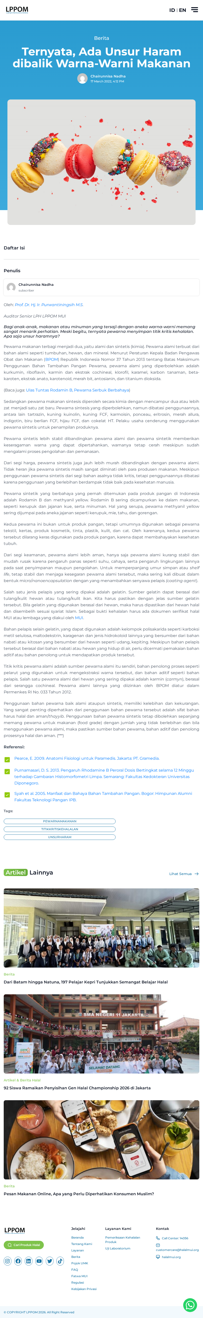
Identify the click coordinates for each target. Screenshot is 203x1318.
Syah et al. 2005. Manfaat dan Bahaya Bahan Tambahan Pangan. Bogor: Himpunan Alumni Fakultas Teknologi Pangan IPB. (103, 796)
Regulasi (77, 1282)
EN (182, 10)
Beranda (77, 1237)
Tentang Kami (81, 1244)
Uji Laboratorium (117, 1248)
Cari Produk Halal (27, 1245)
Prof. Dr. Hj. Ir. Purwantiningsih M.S (49, 304)
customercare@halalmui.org (177, 1250)
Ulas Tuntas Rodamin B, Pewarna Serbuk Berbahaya (77, 390)
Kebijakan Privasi (84, 1289)
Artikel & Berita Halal (22, 1080)
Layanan (77, 1250)
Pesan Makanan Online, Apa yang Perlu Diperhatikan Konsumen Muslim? (79, 1194)
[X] (49, 1261)
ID (172, 10)
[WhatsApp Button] (190, 1305)
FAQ (74, 1269)
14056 (184, 1238)
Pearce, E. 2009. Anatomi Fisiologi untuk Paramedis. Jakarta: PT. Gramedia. (86, 758)
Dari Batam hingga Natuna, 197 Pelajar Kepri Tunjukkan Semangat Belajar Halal (86, 982)
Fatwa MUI (79, 1276)
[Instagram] (7, 1261)
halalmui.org (171, 1257)
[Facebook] (18, 1261)
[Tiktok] (60, 1261)
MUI (79, 617)
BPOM (51, 359)
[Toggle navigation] (194, 10)
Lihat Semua (180, 874)
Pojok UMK (79, 1263)
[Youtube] (39, 1261)
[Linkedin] (28, 1261)
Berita (9, 974)
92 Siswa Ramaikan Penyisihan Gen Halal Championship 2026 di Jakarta (78, 1088)
